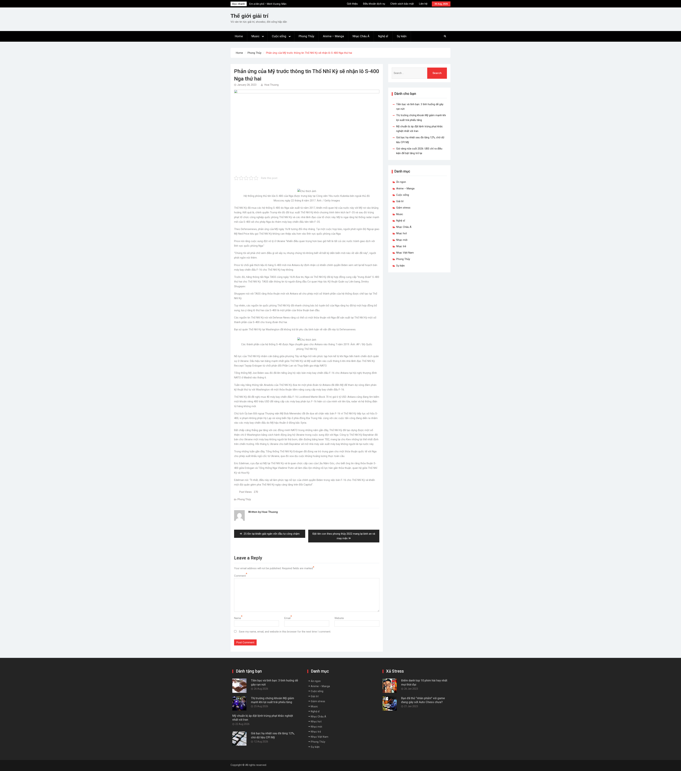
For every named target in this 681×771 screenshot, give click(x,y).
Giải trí (399, 201)
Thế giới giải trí (249, 16)
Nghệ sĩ (383, 36)
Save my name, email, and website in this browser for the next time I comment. (285, 631)
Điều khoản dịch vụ (374, 3)
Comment (240, 575)
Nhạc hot (401, 233)
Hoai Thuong (271, 84)
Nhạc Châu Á (361, 36)
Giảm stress (403, 207)
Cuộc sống (279, 36)
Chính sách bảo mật (402, 3)
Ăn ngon (401, 182)
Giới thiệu (352, 3)
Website (339, 618)
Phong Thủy (306, 36)
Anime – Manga (333, 36)
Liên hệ (423, 3)
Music (255, 36)
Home (239, 36)
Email (287, 618)
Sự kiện (401, 36)
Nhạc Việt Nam (405, 252)
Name (237, 618)
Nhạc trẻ (401, 246)
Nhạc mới (401, 240)
